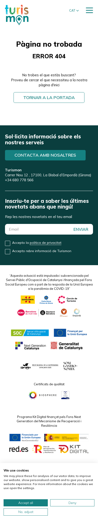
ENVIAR (81, 229)
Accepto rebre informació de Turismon (41, 251)
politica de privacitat (45, 243)
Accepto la (36, 243)
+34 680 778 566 (19, 180)
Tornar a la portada (49, 97)
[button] (74, 10)
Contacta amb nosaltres (45, 155)
